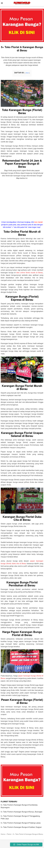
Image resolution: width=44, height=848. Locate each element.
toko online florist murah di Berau (29, 272)
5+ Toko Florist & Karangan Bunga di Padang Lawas (21, 823)
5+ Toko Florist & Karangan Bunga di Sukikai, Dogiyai (21, 827)
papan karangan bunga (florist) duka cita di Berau (22, 562)
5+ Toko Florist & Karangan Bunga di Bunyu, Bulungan (21, 811)
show (27, 73)
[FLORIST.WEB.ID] (22, 3)
